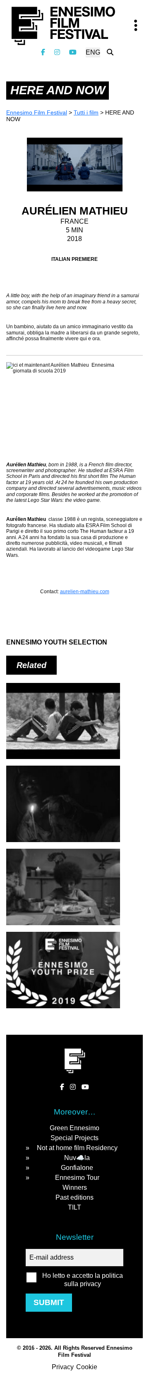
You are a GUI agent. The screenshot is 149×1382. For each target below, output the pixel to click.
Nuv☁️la (77, 1157)
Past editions (74, 1197)
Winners (74, 1187)
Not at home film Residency (77, 1147)
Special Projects (74, 1137)
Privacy (63, 1366)
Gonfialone (77, 1167)
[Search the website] (110, 52)
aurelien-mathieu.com (84, 591)
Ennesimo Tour (77, 1177)
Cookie (86, 1366)
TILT (74, 1207)
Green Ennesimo (74, 1127)
